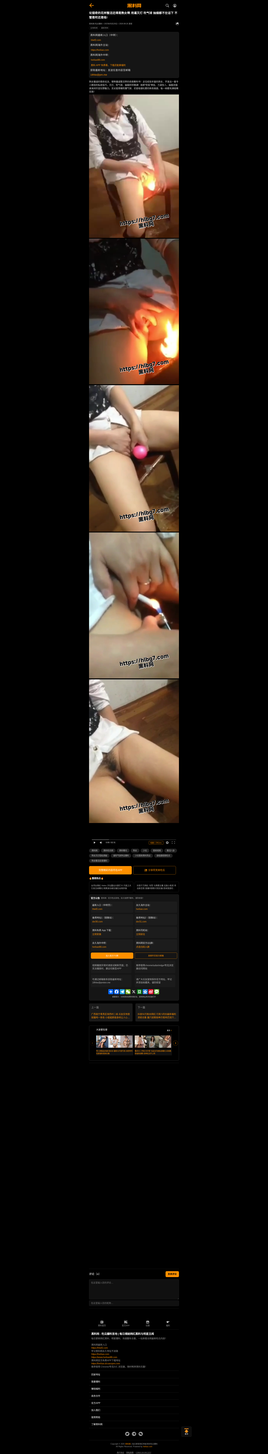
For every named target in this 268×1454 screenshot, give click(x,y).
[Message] (156, 991)
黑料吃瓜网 (108, 850)
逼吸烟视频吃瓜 (163, 855)
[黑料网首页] (134, 6)
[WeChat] (128, 991)
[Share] (110, 991)
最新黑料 (104, 28)
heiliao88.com (98, 60)
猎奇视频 (157, 850)
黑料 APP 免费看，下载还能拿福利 (108, 65)
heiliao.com (142, 909)
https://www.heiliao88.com (104, 1357)
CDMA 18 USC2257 (143, 1453)
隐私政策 (130, 1453)
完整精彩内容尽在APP (110, 870)
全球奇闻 (94, 28)
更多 (168, 1031)
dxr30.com (97, 921)
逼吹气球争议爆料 (121, 855)
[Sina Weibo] (150, 991)
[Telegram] (122, 991)
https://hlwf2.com (99, 1348)
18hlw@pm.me (98, 74)
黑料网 (94, 850)
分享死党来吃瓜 (156, 870)
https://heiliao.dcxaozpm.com (105, 1363)
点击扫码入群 (142, 947)
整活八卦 (171, 850)
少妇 (145, 850)
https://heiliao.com (100, 50)
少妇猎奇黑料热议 (142, 855)
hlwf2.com (96, 40)
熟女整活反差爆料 (99, 861)
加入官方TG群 (112, 956)
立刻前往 (140, 934)
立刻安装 (96, 934)
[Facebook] (116, 991)
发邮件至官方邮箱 (156, 956)
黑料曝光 (123, 850)
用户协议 (120, 1453)
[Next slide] (175, 1043)
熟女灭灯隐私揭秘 (99, 855)
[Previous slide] (92, 1043)
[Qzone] (145, 991)
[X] (133, 991)
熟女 (135, 850)
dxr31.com (141, 921)
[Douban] (139, 991)
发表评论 (172, 1274)
